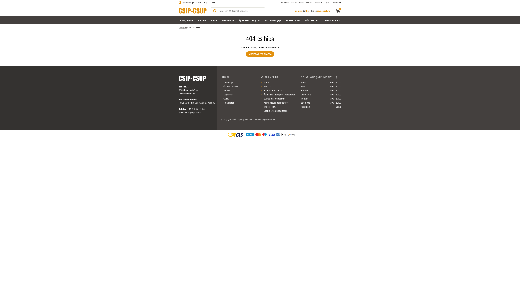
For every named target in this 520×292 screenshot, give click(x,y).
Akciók (309, 2)
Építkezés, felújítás (249, 20)
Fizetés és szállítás (273, 90)
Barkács (202, 20)
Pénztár (267, 86)
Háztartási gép (273, 20)
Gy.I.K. (327, 2)
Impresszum (270, 106)
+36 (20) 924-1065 (206, 2)
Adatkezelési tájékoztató (276, 102)
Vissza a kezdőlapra (260, 54)
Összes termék (297, 2)
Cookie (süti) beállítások (275, 110)
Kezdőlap (285, 2)
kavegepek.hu (320, 10)
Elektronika (228, 20)
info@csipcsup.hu (193, 112)
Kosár (266, 82)
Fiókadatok (336, 2)
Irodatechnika (293, 20)
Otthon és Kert (332, 20)
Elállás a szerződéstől (274, 98)
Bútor (214, 20)
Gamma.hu (302, 10)
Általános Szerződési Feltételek (279, 94)
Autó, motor (186, 20)
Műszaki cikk (312, 20)
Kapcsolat (318, 2)
